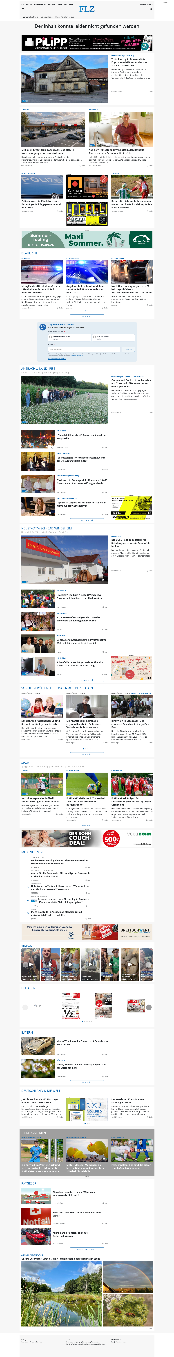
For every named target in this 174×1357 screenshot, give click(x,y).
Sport (26, 763)
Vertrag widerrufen (98, 1344)
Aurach (24, 771)
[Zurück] (25, 1007)
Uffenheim (25, 259)
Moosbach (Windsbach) (141, 693)
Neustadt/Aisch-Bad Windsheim (46, 528)
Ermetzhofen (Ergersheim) (122, 56)
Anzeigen (51, 4)
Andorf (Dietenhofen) (45, 870)
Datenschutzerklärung (77, 355)
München (61, 1060)
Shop (71, 4)
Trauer (59, 4)
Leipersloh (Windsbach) (66, 498)
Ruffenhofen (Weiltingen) (68, 476)
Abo (22, 4)
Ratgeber (28, 1183)
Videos (26, 946)
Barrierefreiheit (71, 1344)
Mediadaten (116, 1340)
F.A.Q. (113, 1342)
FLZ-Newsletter (46, 17)
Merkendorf (138, 377)
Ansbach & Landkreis (38, 369)
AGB (68, 1340)
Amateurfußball (57, 766)
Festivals (34, 17)
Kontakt (143, 4)
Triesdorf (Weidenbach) (121, 377)
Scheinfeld (63, 532)
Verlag (23, 1340)
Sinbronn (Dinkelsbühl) (76, 1137)
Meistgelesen (32, 852)
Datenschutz (86, 1342)
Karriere (39, 1342)
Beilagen (28, 988)
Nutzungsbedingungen (73, 1342)
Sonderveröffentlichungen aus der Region (57, 688)
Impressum (25, 1342)
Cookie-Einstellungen (84, 1344)
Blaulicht (29, 253)
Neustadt (25, 532)
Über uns (33, 1342)
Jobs (65, 4)
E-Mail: (51, 344)
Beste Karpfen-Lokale (64, 17)
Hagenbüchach (117, 259)
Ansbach (25, 110)
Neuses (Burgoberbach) (31, 1137)
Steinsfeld (93, 110)
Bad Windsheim (72, 259)
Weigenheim (62, 613)
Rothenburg (64, 372)
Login (150, 4)
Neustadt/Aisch (28, 174)
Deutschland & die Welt (40, 1091)
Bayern (27, 1032)
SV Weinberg (42, 766)
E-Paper (29, 4)
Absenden (128, 349)
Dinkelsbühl (36, 372)
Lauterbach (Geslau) (38, 858)
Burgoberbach (117, 1137)
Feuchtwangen (50, 372)
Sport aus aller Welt (75, 766)
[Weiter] (149, 1007)
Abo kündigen (95, 1342)
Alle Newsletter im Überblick (57, 359)
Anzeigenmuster (121, 1342)
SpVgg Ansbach (28, 766)
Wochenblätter (40, 4)
